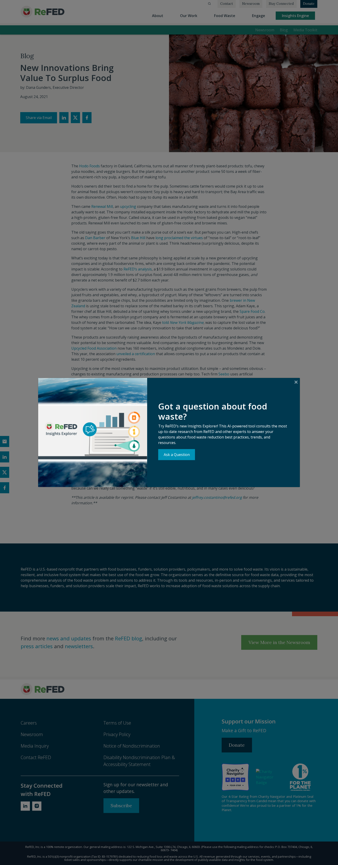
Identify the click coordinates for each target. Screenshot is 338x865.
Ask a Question (177, 454)
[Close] (296, 382)
